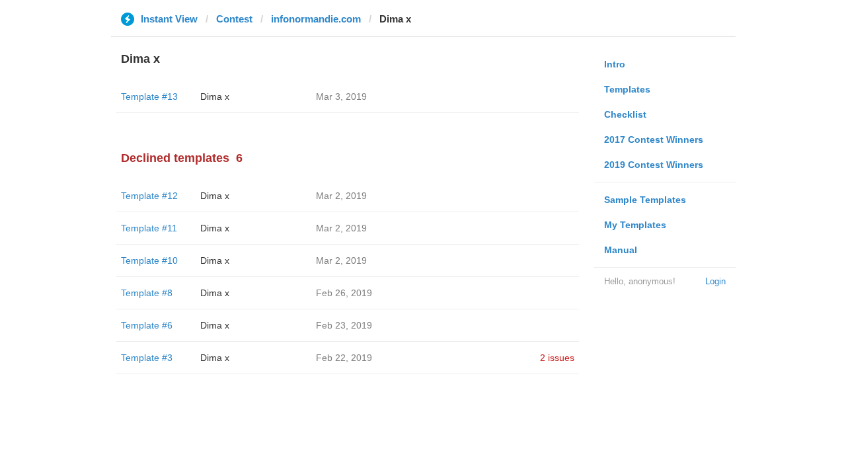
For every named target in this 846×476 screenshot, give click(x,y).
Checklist (625, 114)
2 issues (557, 357)
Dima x (214, 96)
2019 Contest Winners (653, 164)
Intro (614, 64)
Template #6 (147, 325)
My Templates (635, 224)
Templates (627, 89)
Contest (234, 18)
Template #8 (147, 293)
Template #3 (147, 357)
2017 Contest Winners (653, 139)
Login (715, 281)
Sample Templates (645, 199)
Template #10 (149, 260)
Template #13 (149, 96)
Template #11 (149, 228)
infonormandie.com (316, 18)
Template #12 (149, 195)
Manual (620, 250)
